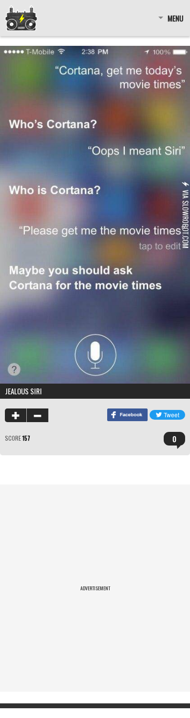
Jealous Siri (23, 391)
